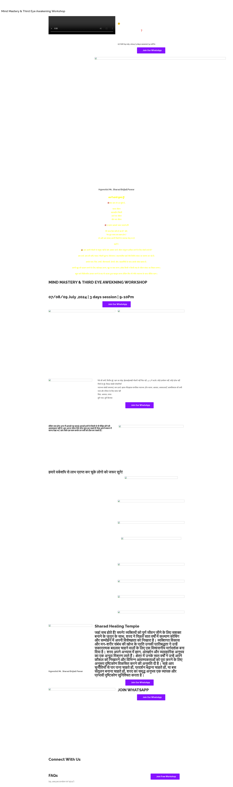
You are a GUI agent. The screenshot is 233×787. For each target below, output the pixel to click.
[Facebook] (52, 767)
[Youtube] (58, 767)
